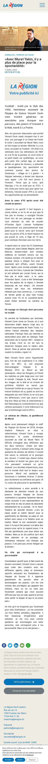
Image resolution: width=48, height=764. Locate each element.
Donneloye (10, 55)
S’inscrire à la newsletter (24, 691)
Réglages (30, 755)
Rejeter (20, 760)
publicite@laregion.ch (14, 728)
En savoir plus (25, 674)
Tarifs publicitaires (22, 682)
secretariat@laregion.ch (14, 737)
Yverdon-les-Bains (25, 55)
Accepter (8, 760)
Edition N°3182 (12, 72)
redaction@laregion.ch (14, 719)
